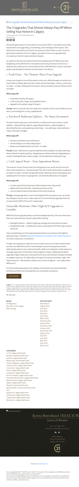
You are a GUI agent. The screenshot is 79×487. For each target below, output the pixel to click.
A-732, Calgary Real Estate (18, 284)
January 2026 (45, 323)
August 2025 (44, 333)
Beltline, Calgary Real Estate (48, 284)
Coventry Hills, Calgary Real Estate (34, 286)
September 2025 (46, 331)
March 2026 (44, 318)
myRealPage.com (43, 464)
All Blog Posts (11, 304)
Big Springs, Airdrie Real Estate (63, 284)
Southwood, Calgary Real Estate (26, 291)
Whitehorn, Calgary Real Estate (58, 291)
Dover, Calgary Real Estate (65, 286)
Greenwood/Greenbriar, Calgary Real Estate (50, 288)
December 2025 (46, 326)
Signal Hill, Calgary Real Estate (17, 393)
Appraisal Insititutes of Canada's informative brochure (49, 236)
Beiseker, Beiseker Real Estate (33, 284)
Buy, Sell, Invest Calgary (15, 306)
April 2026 (44, 316)
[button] (55, 432)
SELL (13, 37)
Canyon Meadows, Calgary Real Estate (15, 286)
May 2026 (43, 313)
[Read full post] (39, 23)
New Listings (11, 309)
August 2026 (45, 306)
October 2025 (45, 328)
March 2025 (44, 346)
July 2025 (43, 336)
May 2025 (43, 341)
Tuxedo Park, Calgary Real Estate (43, 291)
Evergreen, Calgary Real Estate (13, 288)
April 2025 (44, 343)
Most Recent (44, 304)
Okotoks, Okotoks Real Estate (37, 289)
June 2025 (43, 338)
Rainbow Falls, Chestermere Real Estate (54, 289)
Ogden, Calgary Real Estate (23, 289)
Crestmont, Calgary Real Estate (50, 286)
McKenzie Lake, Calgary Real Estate (19, 380)
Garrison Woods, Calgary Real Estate (30, 288)
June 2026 (43, 311)
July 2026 (43, 309)
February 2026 (45, 321)
